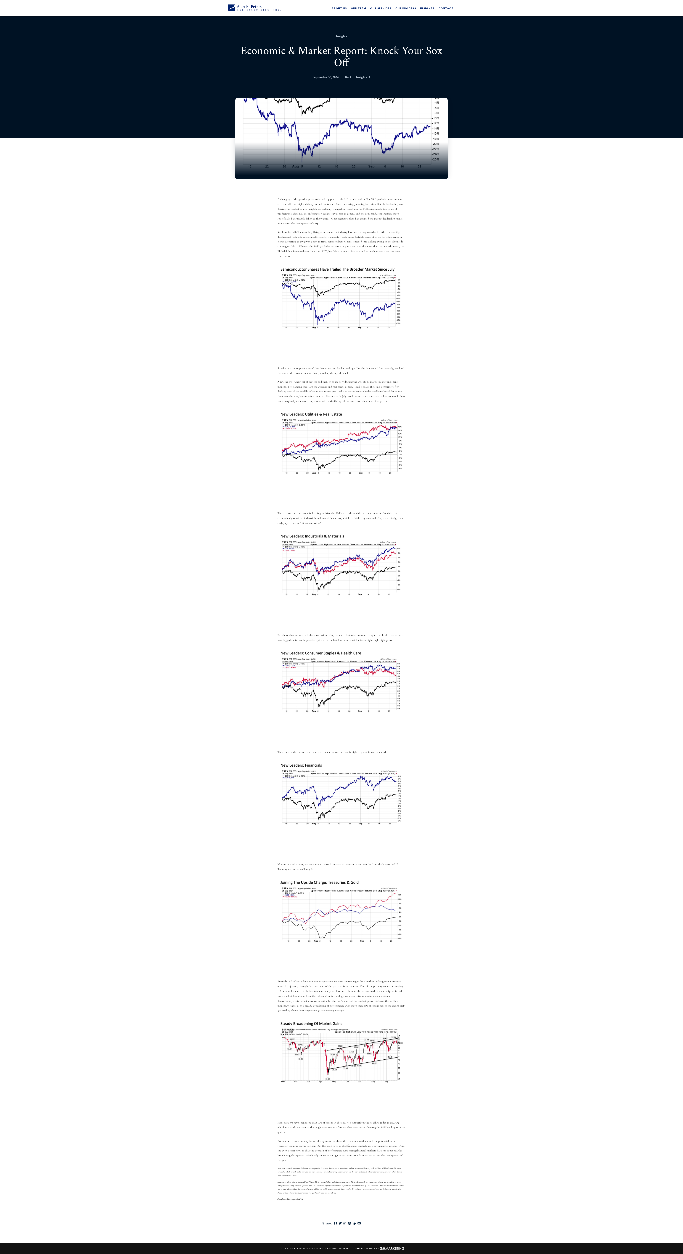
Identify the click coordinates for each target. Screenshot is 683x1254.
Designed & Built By (367, 1249)
